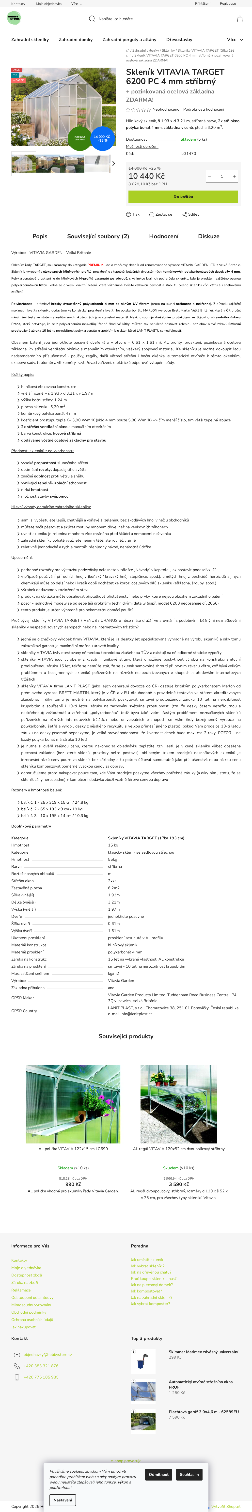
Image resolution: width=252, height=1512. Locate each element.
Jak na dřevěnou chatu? (151, 1272)
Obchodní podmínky (28, 1312)
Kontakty (18, 3)
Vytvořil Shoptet (226, 1506)
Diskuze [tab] (209, 236)
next (237, 1142)
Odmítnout (159, 1474)
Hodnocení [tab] (163, 236)
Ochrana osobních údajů (32, 1319)
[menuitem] (30, 39)
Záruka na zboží (24, 1282)
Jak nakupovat (23, 1327)
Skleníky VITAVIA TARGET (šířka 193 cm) (146, 838)
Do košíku (183, 197)
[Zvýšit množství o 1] (234, 176)
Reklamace (21, 1290)
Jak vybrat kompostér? (150, 1304)
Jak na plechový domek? (152, 1285)
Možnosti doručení (142, 146)
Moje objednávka (49, 3)
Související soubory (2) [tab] (98, 236)
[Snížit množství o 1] (209, 176)
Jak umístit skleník (147, 1260)
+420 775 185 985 (41, 1377)
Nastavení (63, 1500)
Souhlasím (189, 1474)
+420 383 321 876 (41, 1366)
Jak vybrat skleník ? (147, 1266)
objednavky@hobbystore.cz (48, 1354)
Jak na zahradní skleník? (151, 1298)
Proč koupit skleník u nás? (153, 1279)
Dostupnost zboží (26, 1275)
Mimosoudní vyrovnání (31, 1305)
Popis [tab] (39, 236)
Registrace (228, 3)
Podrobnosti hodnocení (203, 109)
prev (15, 1142)
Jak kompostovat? (146, 1291)
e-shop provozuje (126, 1461)
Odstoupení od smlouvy (32, 1297)
